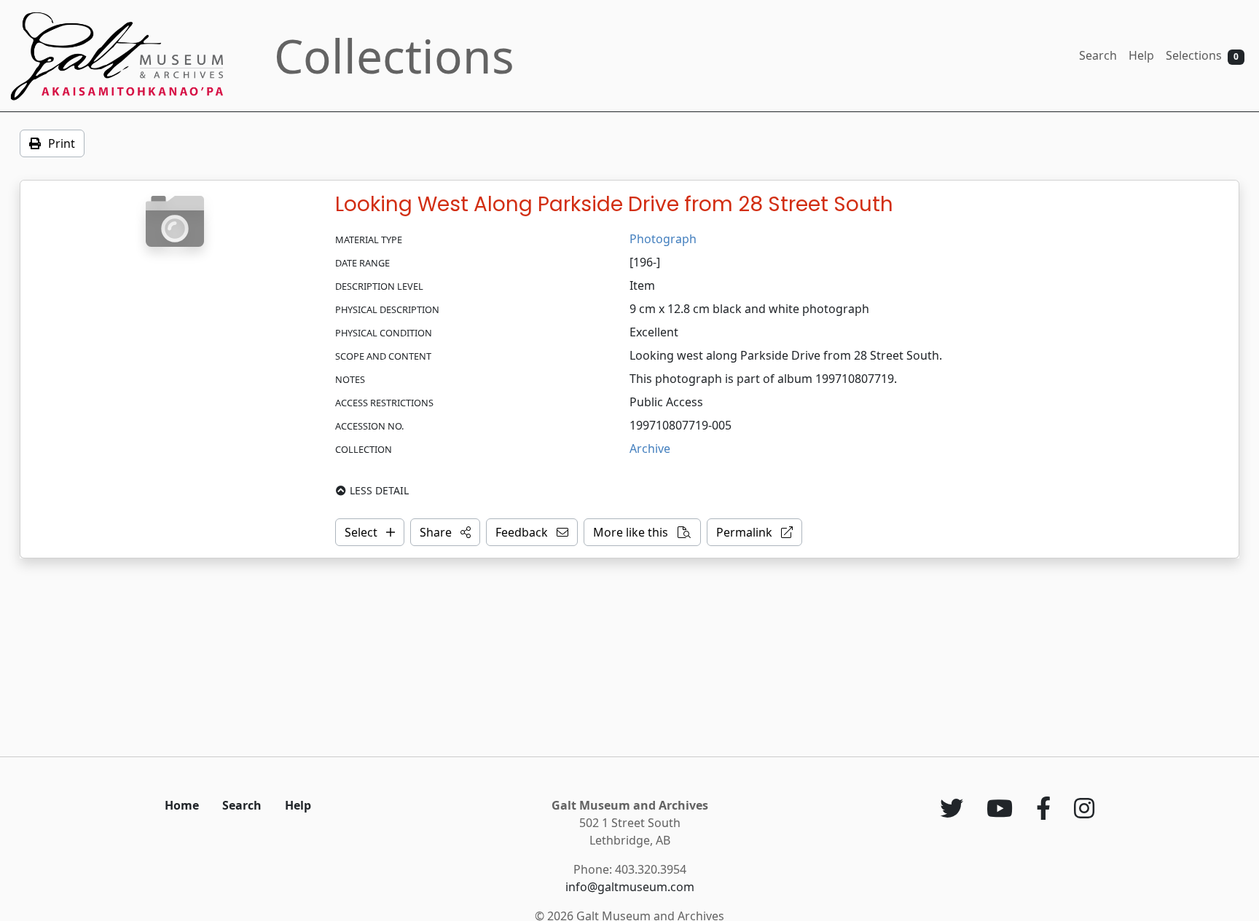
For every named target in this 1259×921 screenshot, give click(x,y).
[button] (445, 532)
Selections (1202, 55)
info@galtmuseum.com (629, 887)
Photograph (663, 239)
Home (182, 805)
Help (1141, 55)
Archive (650, 448)
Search (1098, 55)
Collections (394, 55)
